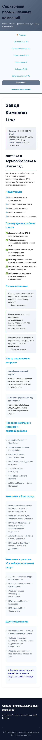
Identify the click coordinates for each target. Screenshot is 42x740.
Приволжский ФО (21, 55)
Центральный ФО (21, 42)
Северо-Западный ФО (21, 48)
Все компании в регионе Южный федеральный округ (21, 673)
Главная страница (24, 676)
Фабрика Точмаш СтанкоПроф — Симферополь (16, 594)
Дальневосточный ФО (21, 76)
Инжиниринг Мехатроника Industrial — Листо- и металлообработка (20, 509)
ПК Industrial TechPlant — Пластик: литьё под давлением (19, 546)
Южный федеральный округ (21, 24)
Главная (5, 24)
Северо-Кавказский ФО (21, 89)
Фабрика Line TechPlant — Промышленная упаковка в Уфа (20, 654)
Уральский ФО (21, 62)
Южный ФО (21, 83)
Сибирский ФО (21, 69)
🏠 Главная (21, 35)
